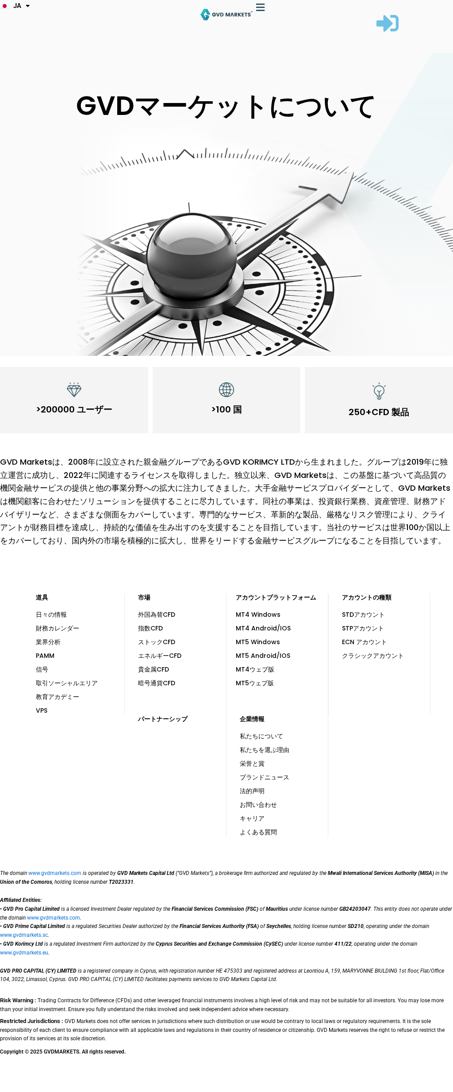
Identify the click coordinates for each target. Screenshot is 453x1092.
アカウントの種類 (367, 597)
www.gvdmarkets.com (54, 873)
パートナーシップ (163, 718)
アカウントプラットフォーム (276, 597)
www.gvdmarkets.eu (24, 953)
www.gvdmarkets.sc (24, 935)
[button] (260, 7)
